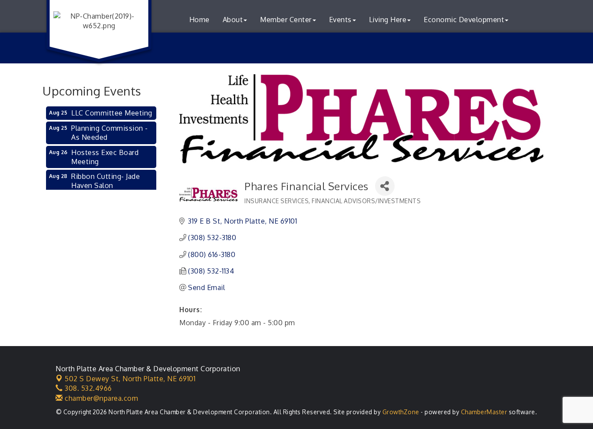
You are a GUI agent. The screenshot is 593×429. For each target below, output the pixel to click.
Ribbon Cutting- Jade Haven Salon (105, 181)
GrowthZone (400, 412)
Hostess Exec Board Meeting (104, 157)
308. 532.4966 (87, 388)
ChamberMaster (484, 412)
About (233, 19)
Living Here (388, 19)
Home (199, 19)
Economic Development (464, 19)
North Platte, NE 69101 (130, 378)
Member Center (286, 19)
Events (340, 19)
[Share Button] (385, 186)
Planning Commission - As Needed (109, 133)
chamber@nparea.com (100, 398)
